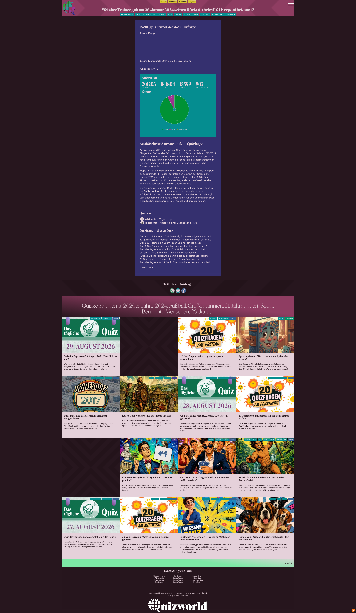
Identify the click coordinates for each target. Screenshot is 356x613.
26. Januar (187, 14)
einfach (116, 318)
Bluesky (170, 596)
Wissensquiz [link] (206, 499)
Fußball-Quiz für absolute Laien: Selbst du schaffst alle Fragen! (174, 255)
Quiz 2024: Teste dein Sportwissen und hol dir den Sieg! (170, 242)
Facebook (177, 596)
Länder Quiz (196, 576)
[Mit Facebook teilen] (183, 292)
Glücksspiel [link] (219, 439)
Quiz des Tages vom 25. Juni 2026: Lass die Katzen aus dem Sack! (175, 262)
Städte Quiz (197, 578)
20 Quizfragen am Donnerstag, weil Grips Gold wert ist (169, 259)
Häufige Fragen (166, 593)
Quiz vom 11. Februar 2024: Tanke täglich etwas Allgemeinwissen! (175, 236)
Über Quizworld (154, 593)
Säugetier (272, 499)
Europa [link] (151, 377)
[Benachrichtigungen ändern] (353, 610)
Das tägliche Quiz (95, 318)
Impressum (179, 593)
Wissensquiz (159, 578)
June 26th (178, 14)
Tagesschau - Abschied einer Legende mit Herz (171, 222)
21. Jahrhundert (217, 14)
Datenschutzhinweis (193, 593)
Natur (284, 499)
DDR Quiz (196, 582)
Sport (170, 14)
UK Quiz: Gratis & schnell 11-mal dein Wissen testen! (168, 252)
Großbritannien (127, 14)
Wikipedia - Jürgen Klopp (159, 219)
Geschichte (108, 377)
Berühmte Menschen (150, 14)
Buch (265, 439)
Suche (163, 1)
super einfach (289, 318)
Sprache (281, 318)
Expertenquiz (159, 580)
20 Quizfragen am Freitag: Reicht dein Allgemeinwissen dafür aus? (176, 239)
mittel (174, 377)
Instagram (184, 596)
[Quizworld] (178, 605)
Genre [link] (254, 439)
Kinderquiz (159, 582)
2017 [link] (93, 377)
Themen (172, 1)
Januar (195, 14)
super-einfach (230, 14)
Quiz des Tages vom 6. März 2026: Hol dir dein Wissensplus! (172, 249)
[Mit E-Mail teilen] (178, 292)
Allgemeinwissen (107, 318)
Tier (279, 499)
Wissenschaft (224, 499)
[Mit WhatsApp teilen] (172, 292)
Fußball (162, 14)
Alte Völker (159, 377)
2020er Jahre (205, 14)
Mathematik (215, 499)
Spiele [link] (226, 439)
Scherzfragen (178, 580)
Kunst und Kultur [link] (281, 439)
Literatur (272, 439)
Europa (138, 14)
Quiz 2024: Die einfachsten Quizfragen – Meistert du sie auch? (173, 246)
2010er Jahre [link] (100, 377)
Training (182, 1)
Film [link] (260, 439)
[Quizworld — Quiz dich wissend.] (72, 8)
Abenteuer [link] (247, 439)
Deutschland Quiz (197, 580)
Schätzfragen (178, 578)
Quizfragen (213, 318)
